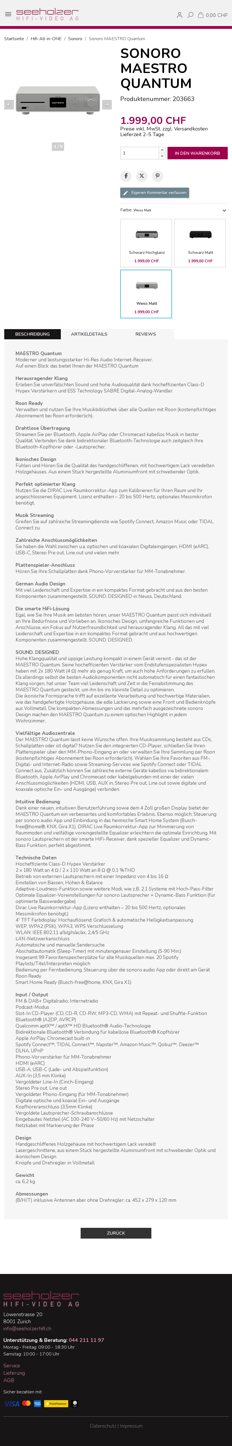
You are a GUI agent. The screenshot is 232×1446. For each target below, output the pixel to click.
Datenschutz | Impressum (116, 1426)
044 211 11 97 (86, 1340)
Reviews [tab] (146, 334)
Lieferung (14, 1373)
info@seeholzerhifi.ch (27, 1328)
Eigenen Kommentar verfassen (158, 192)
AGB (8, 1380)
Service (11, 1365)
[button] (9, 105)
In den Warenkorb (197, 153)
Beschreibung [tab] (32, 334)
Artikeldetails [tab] (89, 334)
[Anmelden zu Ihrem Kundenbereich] (179, 14)
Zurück (116, 1233)
